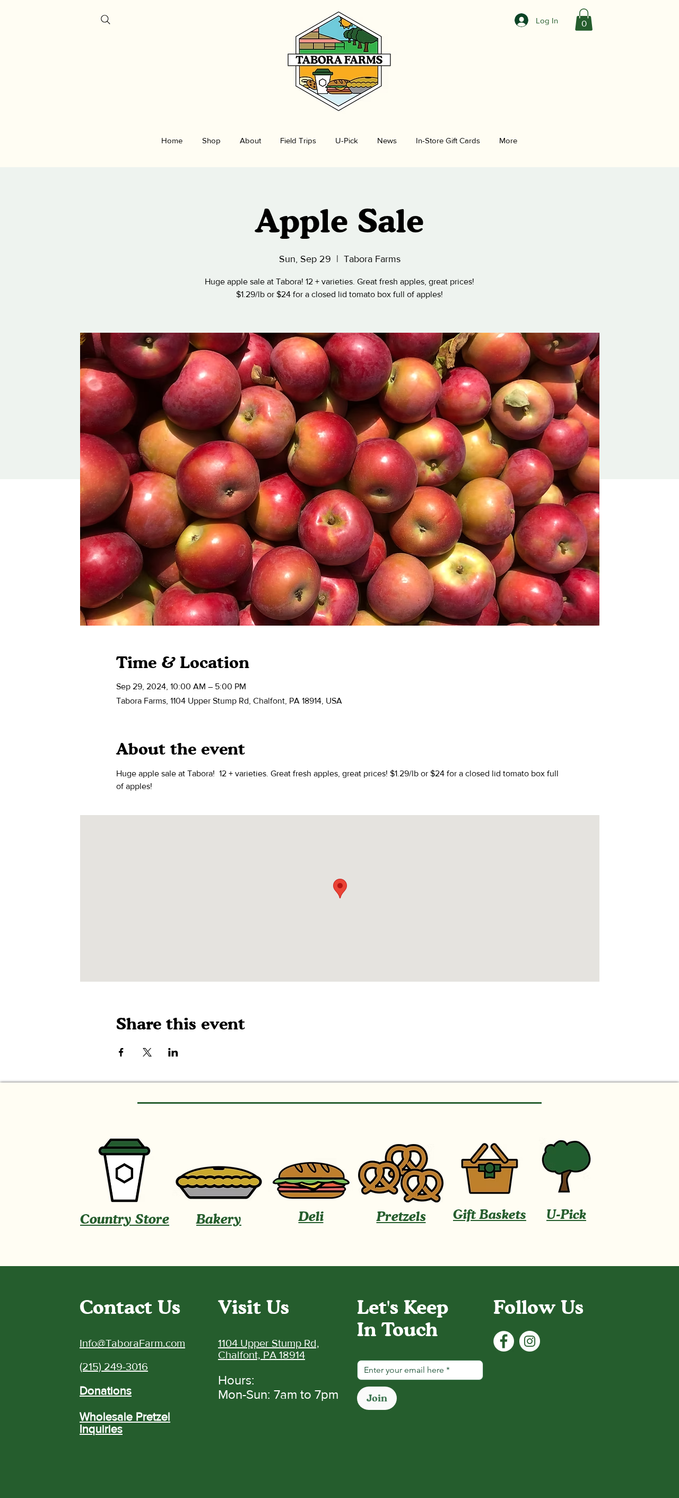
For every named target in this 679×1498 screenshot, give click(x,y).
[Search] (105, 19)
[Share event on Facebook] (121, 1052)
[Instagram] (529, 1341)
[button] (583, 19)
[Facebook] (503, 1341)
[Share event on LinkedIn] (173, 1052)
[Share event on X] (147, 1052)
